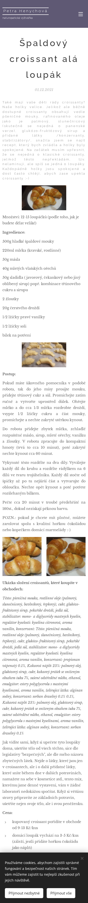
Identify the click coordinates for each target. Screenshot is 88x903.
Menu (81, 14)
